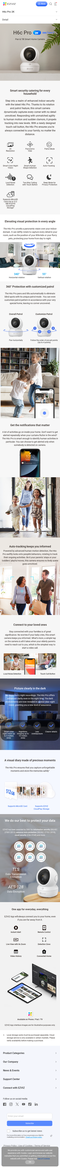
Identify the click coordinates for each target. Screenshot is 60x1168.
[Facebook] (5, 1104)
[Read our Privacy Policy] (51, 1136)
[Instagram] (11, 1104)
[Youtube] (24, 1104)
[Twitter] (18, 1104)
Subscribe (30, 1123)
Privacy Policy (10, 1145)
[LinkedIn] (37, 1104)
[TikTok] (30, 1104)
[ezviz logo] (9, 4)
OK (30, 1162)
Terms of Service (42, 1145)
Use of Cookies (26, 1145)
